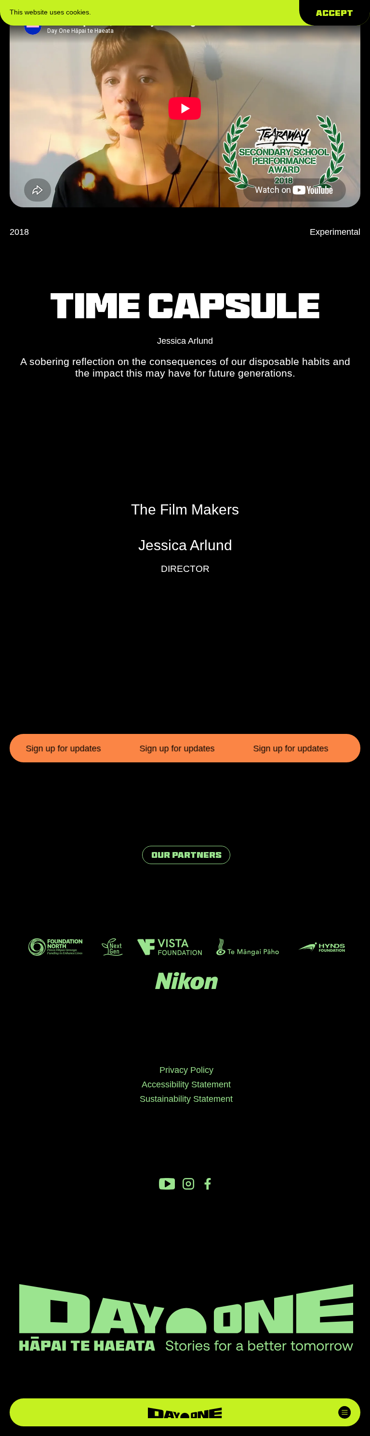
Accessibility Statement (186, 1084)
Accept (334, 13)
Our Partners (186, 855)
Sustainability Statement (186, 1099)
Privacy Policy (186, 1070)
